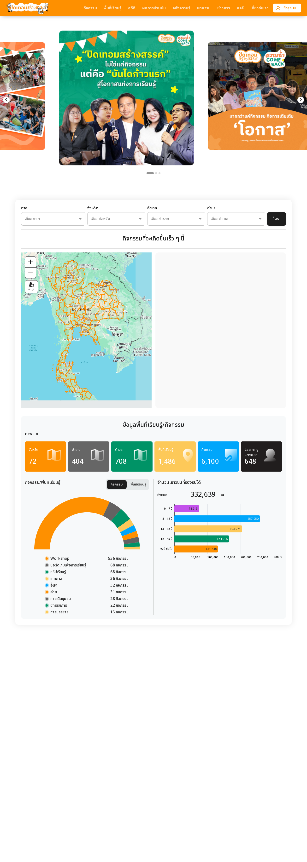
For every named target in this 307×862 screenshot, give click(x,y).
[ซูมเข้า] (30, 261)
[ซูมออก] (30, 272)
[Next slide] (300, 100)
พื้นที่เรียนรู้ (138, 484)
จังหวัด (92, 208)
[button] (126, 88)
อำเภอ (152, 208)
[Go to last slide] (6, 100)
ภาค (24, 208)
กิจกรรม (117, 484)
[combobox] (46, 218)
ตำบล (211, 208)
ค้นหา (276, 219)
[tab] (150, 173)
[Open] (80, 219)
